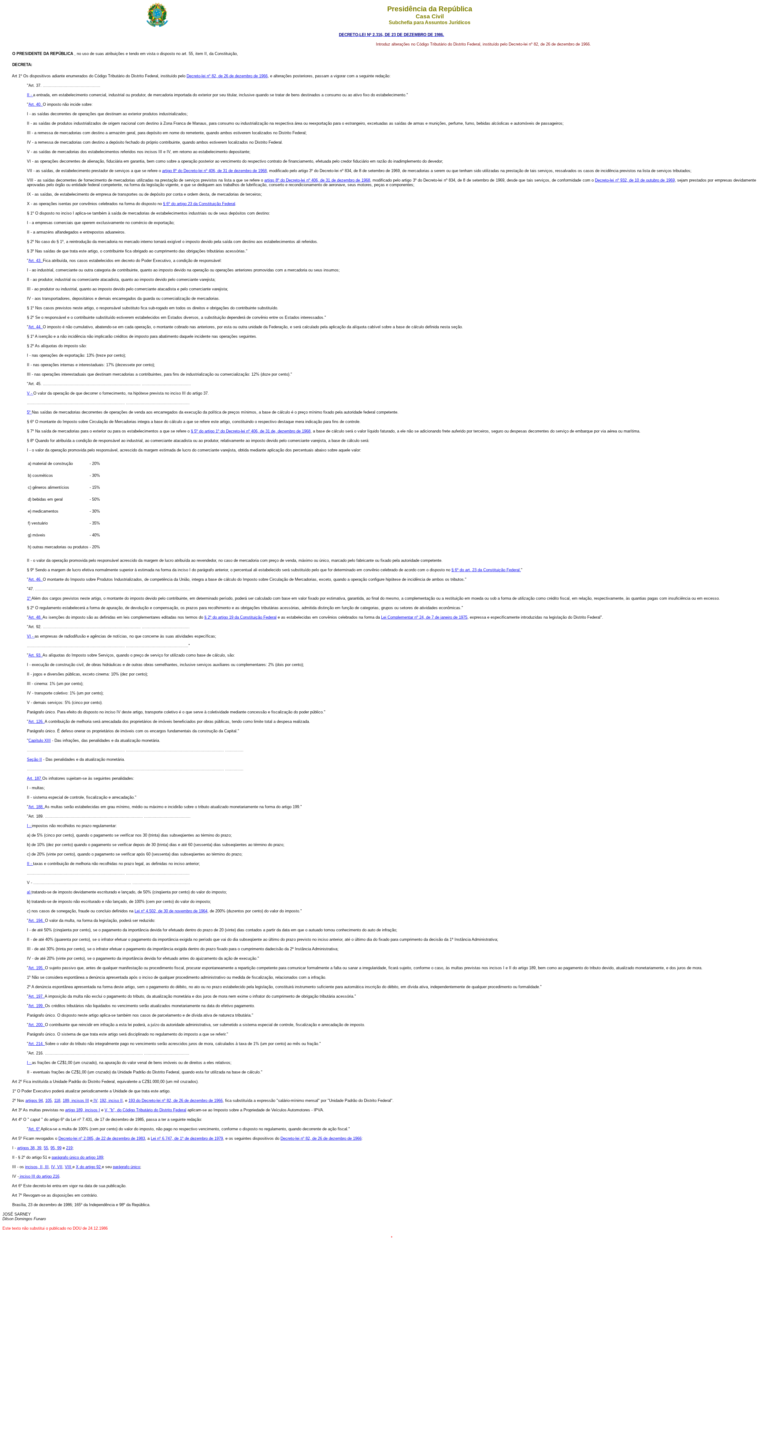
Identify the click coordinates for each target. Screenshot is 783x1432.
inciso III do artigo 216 (39, 1176)
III (46, 1167)
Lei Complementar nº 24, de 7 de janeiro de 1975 (424, 617)
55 (46, 1148)
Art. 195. (36, 968)
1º (29, 598)
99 (58, 1148)
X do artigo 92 (89, 1167)
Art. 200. (36, 1024)
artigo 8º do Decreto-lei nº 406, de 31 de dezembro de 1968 (214, 170)
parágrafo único (126, 1167)
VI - (31, 636)
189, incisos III (76, 1100)
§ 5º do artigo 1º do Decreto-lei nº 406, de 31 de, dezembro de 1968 (250, 431)
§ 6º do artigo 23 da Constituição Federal (199, 203)
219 (69, 1148)
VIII (68, 1167)
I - (29, 825)
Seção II (34, 759)
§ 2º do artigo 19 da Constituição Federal (240, 617)
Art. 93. (35, 655)
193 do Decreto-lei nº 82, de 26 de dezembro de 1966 (175, 1100)
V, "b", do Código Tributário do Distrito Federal (145, 1110)
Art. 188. (36, 806)
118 (57, 1100)
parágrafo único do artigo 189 (77, 1157)
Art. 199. (36, 1005)
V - (30, 393)
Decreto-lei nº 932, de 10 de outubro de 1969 (634, 180)
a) (29, 892)
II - (30, 95)
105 (48, 1100)
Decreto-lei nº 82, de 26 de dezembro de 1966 (227, 76)
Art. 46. (35, 579)
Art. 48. (35, 617)
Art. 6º (34, 1129)
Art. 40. (35, 104)
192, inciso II (111, 1100)
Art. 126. (36, 721)
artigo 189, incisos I (82, 1110)
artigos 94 (34, 1100)
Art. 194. (36, 920)
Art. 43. (35, 260)
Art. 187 (34, 778)
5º (29, 412)
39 (38, 1148)
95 (52, 1148)
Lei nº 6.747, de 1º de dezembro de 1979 (187, 1138)
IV (94, 1100)
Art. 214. (36, 1043)
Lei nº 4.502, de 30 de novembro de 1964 (171, 911)
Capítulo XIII (39, 740)
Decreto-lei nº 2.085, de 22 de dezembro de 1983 (101, 1138)
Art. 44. (35, 327)
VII (59, 1167)
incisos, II (34, 1167)
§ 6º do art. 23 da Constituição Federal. (486, 570)
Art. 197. (36, 996)
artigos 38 (26, 1148)
